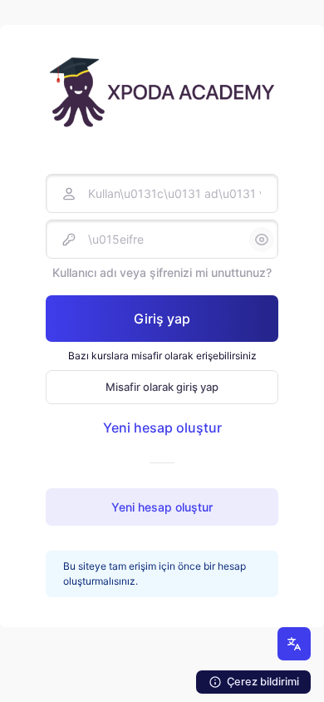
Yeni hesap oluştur (162, 427)
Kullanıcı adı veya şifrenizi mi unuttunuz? (162, 272)
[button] (294, 643)
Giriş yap (162, 318)
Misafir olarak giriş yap (162, 386)
